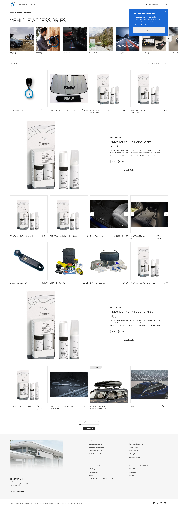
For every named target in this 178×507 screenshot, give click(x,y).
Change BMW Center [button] (17, 492)
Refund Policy (133, 451)
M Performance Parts (96, 454)
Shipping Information (136, 444)
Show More (89, 428)
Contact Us (132, 472)
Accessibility (93, 472)
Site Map (92, 469)
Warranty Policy (134, 457)
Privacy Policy (134, 454)
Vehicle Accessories (95, 444)
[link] (14, 4)
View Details (129, 170)
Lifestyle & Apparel (95, 451)
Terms (91, 475)
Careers (131, 475)
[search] (49, 4)
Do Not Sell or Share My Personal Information (105, 479)
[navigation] (23, 4)
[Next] (169, 39)
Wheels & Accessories (96, 447)
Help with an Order (135, 469)
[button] (32, 4)
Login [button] (148, 30)
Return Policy (133, 447)
